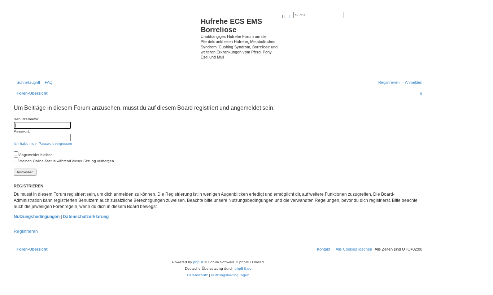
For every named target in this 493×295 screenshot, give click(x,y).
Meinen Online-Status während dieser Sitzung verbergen (66, 161)
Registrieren (26, 231)
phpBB (199, 262)
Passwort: (22, 131)
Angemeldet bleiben (35, 155)
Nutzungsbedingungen (37, 216)
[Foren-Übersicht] (106, 42)
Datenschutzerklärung (86, 216)
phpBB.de (243, 268)
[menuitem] (47, 82)
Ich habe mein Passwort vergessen (43, 144)
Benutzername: (26, 119)
